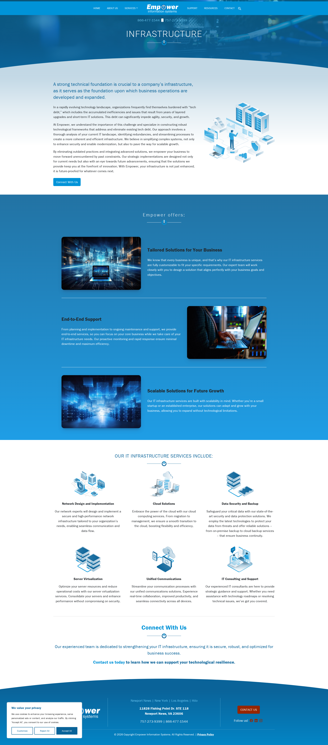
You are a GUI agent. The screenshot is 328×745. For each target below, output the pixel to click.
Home (96, 8)
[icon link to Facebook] (251, 720)
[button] (239, 8)
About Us (112, 8)
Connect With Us (67, 182)
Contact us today (109, 662)
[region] (44, 720)
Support (192, 8)
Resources (211, 8)
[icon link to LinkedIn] (256, 720)
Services (130, 8)
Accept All (67, 730)
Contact (229, 8)
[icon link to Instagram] (260, 720)
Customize (22, 730)
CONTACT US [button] (248, 710)
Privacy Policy (205, 734)
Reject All (44, 730)
